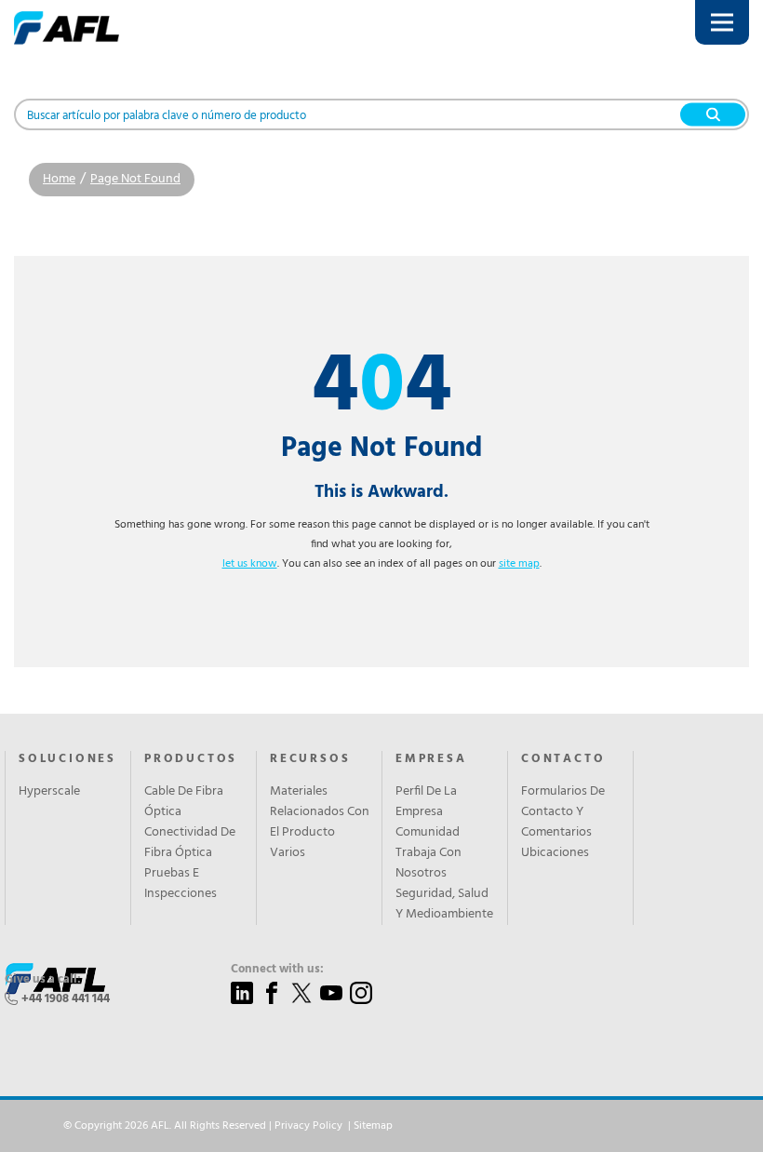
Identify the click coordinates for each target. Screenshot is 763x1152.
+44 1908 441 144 (65, 999)
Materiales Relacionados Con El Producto (319, 812)
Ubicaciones (555, 853)
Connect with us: (277, 969)
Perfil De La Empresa (426, 802)
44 (382, 388)
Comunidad (427, 833)
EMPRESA (431, 759)
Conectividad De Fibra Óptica (189, 843)
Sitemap (373, 1126)
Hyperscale (49, 792)
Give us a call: (43, 979)
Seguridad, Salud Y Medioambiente (444, 904)
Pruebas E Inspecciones (180, 884)
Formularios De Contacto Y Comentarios (563, 812)
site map (519, 564)
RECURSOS (310, 759)
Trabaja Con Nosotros (428, 863)
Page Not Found (135, 179)
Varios (287, 853)
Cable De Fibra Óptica (183, 802)
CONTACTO (563, 759)
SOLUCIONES (67, 759)
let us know (249, 564)
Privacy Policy (308, 1126)
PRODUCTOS (190, 759)
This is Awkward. (381, 492)
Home (59, 179)
